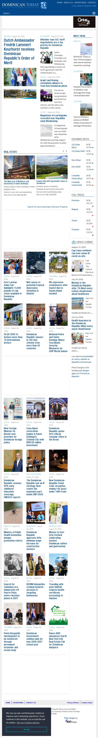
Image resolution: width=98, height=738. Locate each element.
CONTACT (92, 2)
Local (43, 77)
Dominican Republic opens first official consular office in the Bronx (57, 434)
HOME (59, 2)
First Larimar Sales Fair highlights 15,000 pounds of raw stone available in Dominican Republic (13, 291)
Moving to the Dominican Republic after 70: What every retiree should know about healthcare (82, 288)
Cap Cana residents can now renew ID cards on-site (81, 253)
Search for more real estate (39, 207)
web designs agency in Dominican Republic (81, 373)
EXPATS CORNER (84, 242)
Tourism (53, 276)
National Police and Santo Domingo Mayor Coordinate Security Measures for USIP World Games (58, 343)
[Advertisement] (49, 22)
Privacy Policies (73, 703)
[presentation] (63, 150)
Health (7, 526)
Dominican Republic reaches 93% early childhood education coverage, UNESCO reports (12, 489)
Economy (45, 36)
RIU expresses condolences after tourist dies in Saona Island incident (58, 288)
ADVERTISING (80, 2)
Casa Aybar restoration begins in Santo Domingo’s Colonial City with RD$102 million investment (35, 437)
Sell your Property (60, 207)
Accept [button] (26, 729)
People (7, 36)
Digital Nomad (33, 474)
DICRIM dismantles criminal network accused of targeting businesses (35, 590)
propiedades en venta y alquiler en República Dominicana (82, 359)
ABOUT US (68, 2)
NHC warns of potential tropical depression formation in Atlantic (35, 288)
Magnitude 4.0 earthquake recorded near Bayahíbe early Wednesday (53, 118)
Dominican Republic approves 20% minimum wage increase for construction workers (33, 540)
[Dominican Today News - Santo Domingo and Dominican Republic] (24, 5)
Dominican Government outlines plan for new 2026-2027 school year (34, 639)
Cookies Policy (87, 703)
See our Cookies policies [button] (28, 723)
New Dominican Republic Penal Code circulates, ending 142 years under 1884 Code (57, 486)
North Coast (55, 526)
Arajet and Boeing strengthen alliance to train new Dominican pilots (53, 83)
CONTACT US (31, 703)
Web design (69, 718)
